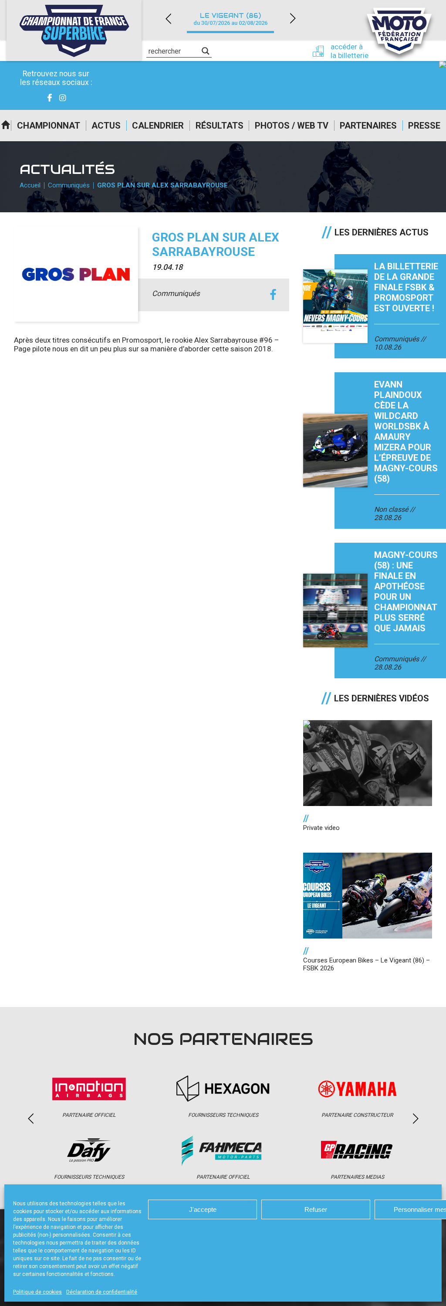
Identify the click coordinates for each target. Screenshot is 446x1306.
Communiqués (69, 185)
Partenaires (368, 125)
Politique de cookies (37, 1292)
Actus (106, 125)
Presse (424, 125)
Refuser (315, 1209)
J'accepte (202, 1209)
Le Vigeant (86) (230, 19)
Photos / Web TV (291, 125)
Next (293, 18)
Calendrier (158, 125)
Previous (168, 18)
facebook (273, 295)
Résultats (219, 125)
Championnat (48, 125)
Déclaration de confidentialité (101, 1292)
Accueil (5, 125)
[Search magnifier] (205, 51)
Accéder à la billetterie (349, 51)
